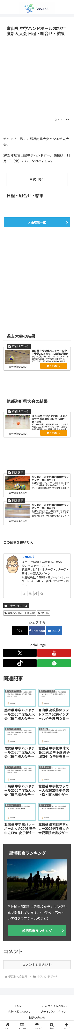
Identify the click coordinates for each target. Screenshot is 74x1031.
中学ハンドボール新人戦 (21, 613)
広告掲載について (19, 1012)
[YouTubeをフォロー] (30, 593)
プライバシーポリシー (54, 1012)
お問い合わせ (37, 1017)
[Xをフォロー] (24, 593)
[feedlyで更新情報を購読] (41, 593)
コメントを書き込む (37, 964)
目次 (32, 179)
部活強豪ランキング (37, 930)
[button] (66, 714)
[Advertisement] (37, 76)
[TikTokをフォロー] (36, 593)
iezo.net (28, 556)
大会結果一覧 (37, 222)
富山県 (45, 613)
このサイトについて (55, 1006)
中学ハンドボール (18, 605)
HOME (19, 1006)
